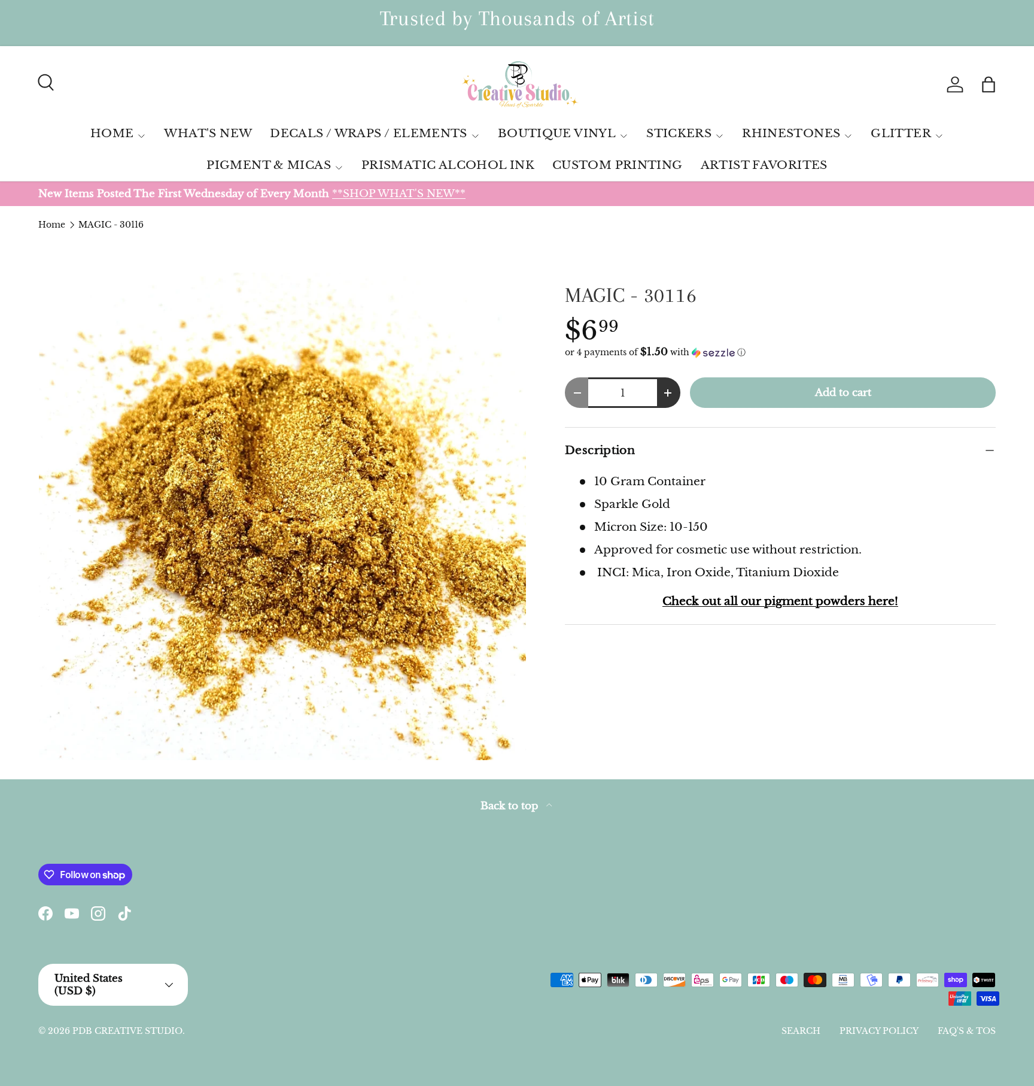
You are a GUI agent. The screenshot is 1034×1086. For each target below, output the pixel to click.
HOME (112, 133)
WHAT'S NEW (208, 133)
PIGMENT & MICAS (268, 165)
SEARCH (800, 1031)
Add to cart (843, 392)
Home (51, 224)
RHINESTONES (791, 133)
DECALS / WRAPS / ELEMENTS (368, 133)
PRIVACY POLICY (879, 1031)
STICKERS (678, 133)
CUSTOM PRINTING (617, 165)
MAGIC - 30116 (111, 224)
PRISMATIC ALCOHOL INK (447, 165)
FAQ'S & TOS (967, 1031)
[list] (282, 516)
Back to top (511, 806)
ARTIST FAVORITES (764, 165)
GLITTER (901, 133)
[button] (988, 84)
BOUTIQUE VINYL (557, 133)
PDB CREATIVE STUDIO (127, 1031)
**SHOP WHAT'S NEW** (399, 193)
